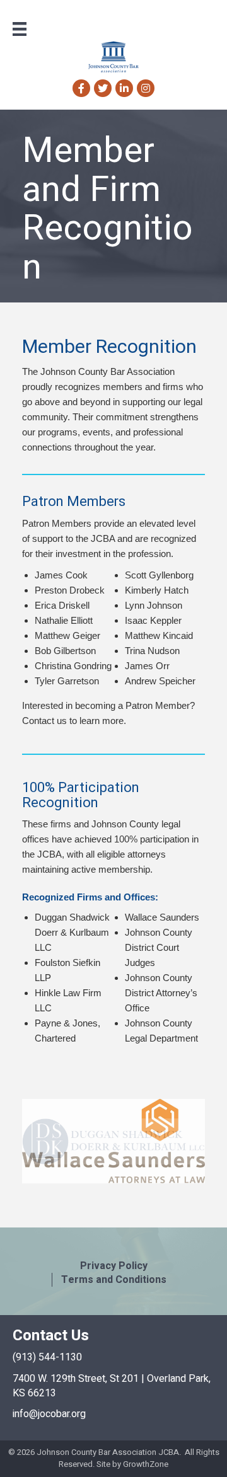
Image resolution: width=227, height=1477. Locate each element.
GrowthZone (145, 1464)
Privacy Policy (114, 1266)
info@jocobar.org (49, 1414)
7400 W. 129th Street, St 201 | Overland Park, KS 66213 (112, 1386)
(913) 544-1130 (47, 1357)
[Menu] (19, 29)
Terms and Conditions (113, 1280)
